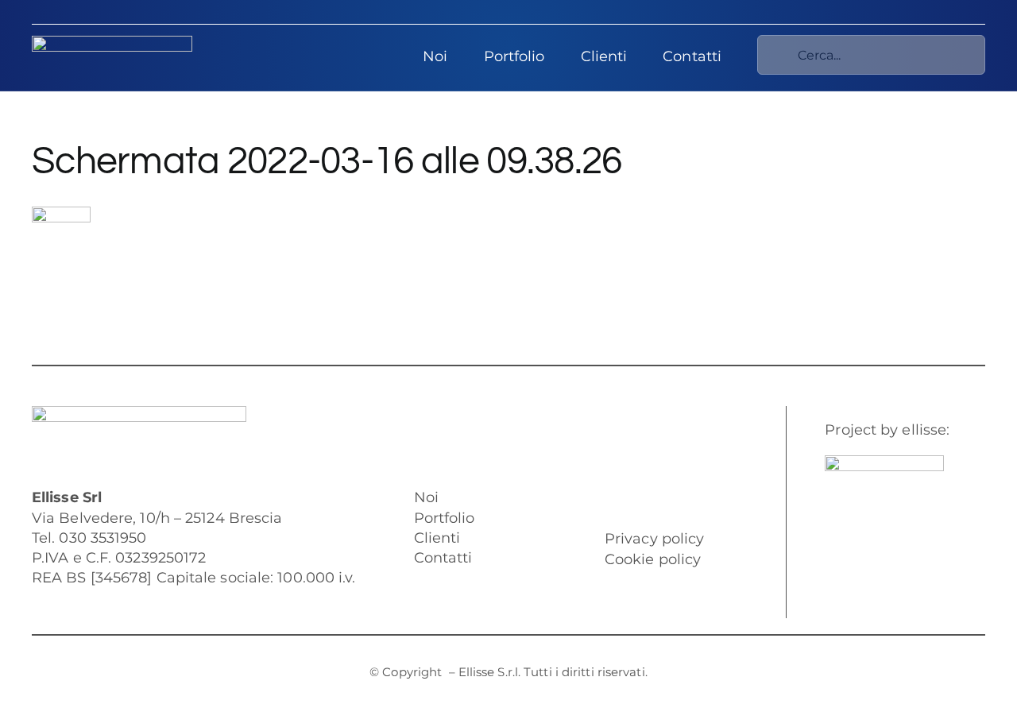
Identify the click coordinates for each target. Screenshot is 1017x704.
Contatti (443, 558)
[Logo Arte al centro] (884, 462)
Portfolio (444, 518)
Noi (426, 497)
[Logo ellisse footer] (139, 413)
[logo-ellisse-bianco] (112, 43)
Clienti (437, 538)
